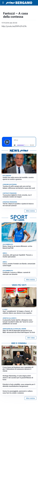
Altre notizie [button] (30, 211)
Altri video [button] (31, 338)
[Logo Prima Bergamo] (19, 2)
